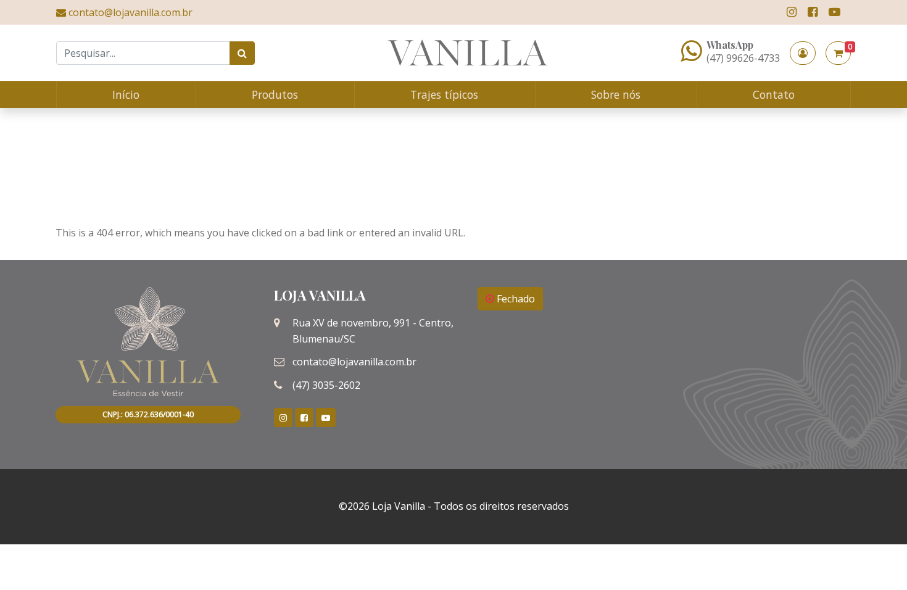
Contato (774, 94)
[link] (791, 12)
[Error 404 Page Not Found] (468, 53)
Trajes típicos (444, 94)
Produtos (275, 94)
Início (125, 94)
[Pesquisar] (242, 53)
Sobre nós (615, 94)
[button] (803, 53)
